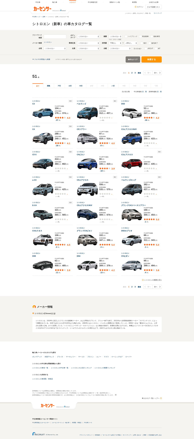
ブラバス (60, 357)
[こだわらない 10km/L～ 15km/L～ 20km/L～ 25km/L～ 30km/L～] (115, 36)
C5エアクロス (82, 180)
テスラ (106, 357)
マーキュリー (70, 357)
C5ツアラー (82, 129)
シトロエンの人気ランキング (81, 368)
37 (57, 120)
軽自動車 (145, 36)
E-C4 (34, 205)
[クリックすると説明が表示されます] (115, 395)
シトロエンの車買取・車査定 (42, 379)
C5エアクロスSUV (84, 205)
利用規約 (97, 435)
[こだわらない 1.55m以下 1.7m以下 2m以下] (88, 48)
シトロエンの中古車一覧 (59, 368)
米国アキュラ (49, 357)
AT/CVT (150, 48)
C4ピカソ (81, 154)
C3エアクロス (127, 154)
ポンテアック (37, 357)
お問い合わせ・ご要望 (139, 435)
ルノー (98, 357)
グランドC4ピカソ (84, 231)
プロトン (90, 357)
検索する (151, 59)
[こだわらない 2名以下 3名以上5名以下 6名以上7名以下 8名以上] (88, 43)
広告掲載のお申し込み (155, 435)
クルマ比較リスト (153, 7)
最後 (139, 73)
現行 (145, 43)
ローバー (128, 357)
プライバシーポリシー (86, 435)
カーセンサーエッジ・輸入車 (60, 422)
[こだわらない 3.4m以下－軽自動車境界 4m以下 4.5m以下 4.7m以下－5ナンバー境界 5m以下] (55, 48)
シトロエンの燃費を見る (153, 280)
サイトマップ (158, 13)
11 (57, 272)
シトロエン (48, 42)
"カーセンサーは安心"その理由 (111, 435)
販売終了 (155, 43)
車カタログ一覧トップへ (150, 398)
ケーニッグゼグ (117, 357)
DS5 (34, 256)
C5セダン (125, 256)
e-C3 (34, 180)
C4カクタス (37, 231)
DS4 (78, 256)
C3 (33, 104)
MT (159, 48)
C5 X (34, 154)
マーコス (81, 357)
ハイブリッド (132, 36)
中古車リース (88, 422)
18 (146, 120)
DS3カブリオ (126, 231)
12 (102, 272)
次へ (155, 73)
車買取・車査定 (76, 422)
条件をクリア (133, 59)
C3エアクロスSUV (129, 129)
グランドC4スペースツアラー (133, 205)
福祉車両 (156, 36)
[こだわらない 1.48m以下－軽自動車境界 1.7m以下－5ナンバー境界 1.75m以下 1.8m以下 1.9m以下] (120, 48)
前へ (149, 73)
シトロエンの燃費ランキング (104, 368)
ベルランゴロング (128, 180)
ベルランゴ (81, 104)
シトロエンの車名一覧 (40, 368)
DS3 (123, 104)
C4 (33, 129)
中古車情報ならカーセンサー (40, 422)
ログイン (140, 7)
